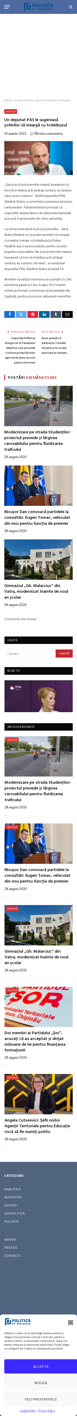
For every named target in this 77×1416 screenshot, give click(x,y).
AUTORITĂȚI (13, 1197)
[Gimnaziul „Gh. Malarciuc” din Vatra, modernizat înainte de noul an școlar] (38, 559)
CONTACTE (12, 1256)
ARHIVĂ (10, 1239)
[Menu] (7, 7)
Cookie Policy (28, 1410)
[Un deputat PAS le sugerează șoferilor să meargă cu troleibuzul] (38, 158)
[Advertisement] (38, 56)
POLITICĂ (10, 111)
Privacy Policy (46, 1410)
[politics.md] (38, 7)
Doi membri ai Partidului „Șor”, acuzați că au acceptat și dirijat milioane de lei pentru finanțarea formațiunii (34, 1042)
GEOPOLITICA (14, 1213)
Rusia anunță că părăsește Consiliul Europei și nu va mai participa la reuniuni (54, 345)
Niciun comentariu (48, 134)
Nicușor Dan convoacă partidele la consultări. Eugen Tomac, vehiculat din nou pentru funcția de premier (37, 518)
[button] (70, 1322)
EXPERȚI (10, 1205)
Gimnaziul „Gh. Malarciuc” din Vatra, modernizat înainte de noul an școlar (36, 592)
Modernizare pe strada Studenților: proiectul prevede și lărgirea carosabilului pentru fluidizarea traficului (37, 441)
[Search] (70, 7)
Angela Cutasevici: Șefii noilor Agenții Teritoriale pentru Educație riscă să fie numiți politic (37, 1126)
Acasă (7, 100)
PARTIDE (11, 1247)
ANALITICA (12, 1189)
